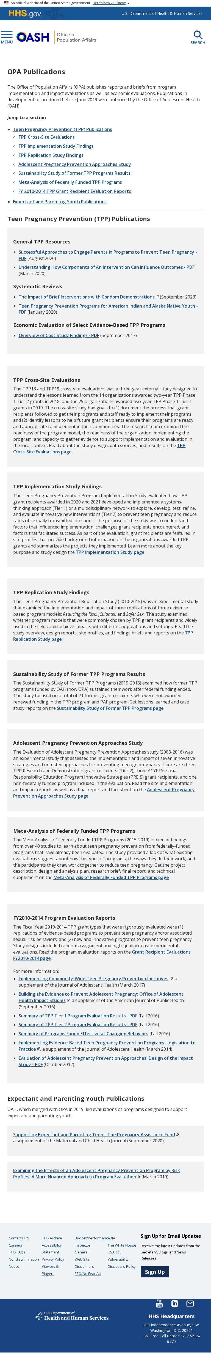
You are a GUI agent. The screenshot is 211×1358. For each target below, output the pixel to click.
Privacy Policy (53, 1259)
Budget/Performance (92, 1238)
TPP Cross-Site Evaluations (46, 137)
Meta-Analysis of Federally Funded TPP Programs (70, 182)
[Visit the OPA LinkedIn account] (174, 1303)
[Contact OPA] (190, 1303)
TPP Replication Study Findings (51, 155)
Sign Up (155, 1271)
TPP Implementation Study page (110, 552)
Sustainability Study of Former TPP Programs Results (74, 173)
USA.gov (114, 1252)
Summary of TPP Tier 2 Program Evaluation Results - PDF (78, 1025)
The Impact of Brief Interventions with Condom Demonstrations (87, 297)
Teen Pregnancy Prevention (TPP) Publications (62, 129)
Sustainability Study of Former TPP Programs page (110, 708)
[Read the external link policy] (157, 297)
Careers (15, 1245)
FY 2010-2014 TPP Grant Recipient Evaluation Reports (74, 191)
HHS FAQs (17, 1252)
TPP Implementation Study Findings (56, 146)
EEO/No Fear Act (88, 1273)
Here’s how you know (109, 3)
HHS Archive (52, 1238)
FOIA (111, 1238)
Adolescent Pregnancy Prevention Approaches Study (74, 164)
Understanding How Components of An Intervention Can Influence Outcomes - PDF (107, 267)
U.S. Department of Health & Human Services (162, 13)
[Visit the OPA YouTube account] (159, 1303)
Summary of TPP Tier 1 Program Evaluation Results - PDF (78, 1016)
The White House (122, 1245)
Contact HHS (19, 1238)
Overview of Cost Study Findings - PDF (59, 335)
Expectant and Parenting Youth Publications (60, 202)
